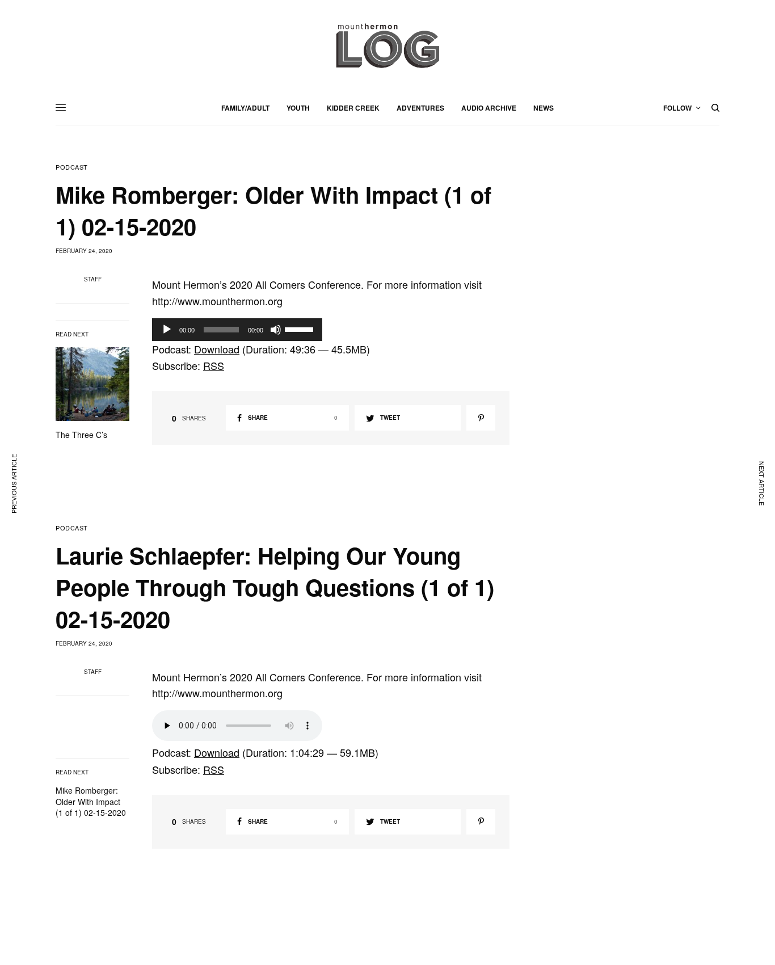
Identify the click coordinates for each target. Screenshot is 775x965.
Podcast (72, 167)
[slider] (301, 328)
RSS (213, 365)
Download (216, 349)
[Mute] (275, 329)
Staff (93, 279)
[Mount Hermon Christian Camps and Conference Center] (387, 45)
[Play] (166, 329)
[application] (237, 329)
